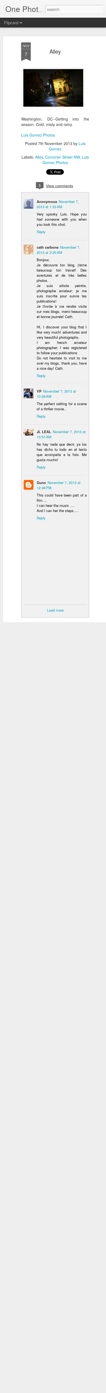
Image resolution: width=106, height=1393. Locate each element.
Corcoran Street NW (62, 157)
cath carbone (47, 247)
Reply (41, 231)
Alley (55, 51)
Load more (55, 610)
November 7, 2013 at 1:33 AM (58, 204)
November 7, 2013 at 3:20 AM (58, 250)
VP (39, 391)
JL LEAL (44, 431)
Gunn (41, 482)
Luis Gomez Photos (38, 135)
